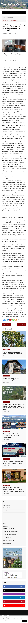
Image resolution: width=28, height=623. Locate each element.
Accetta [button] (24, 620)
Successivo (21, 324)
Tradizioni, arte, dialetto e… (9, 528)
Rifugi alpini (5, 526)
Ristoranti (5, 523)
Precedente (6, 324)
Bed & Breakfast (6, 510)
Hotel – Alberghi (6, 507)
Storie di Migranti (7, 543)
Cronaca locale (13, 33)
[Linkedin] (8, 320)
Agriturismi (5, 517)
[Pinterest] (10, 320)
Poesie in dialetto (7, 537)
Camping (5, 520)
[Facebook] (3, 320)
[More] (15, 320)
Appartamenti (6, 514)
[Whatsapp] (13, 320)
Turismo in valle (6, 505)
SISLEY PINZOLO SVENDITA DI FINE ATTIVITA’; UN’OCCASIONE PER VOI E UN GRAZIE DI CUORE (13, 489)
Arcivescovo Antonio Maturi (9, 540)
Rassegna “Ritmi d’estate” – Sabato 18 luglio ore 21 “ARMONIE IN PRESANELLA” (13, 435)
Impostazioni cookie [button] (16, 620)
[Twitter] (5, 320)
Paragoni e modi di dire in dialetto (10, 531)
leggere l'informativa (5, 620)
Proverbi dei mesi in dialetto (9, 534)
